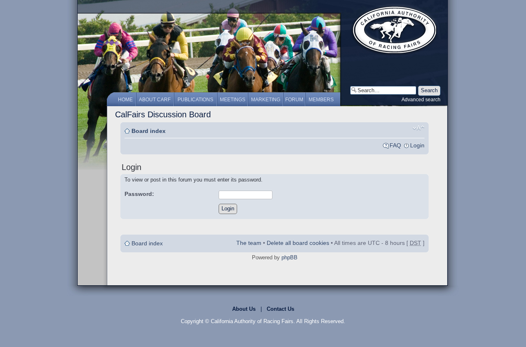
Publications (195, 99)
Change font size (418, 128)
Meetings (232, 99)
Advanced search (421, 99)
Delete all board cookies (298, 243)
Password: (139, 194)
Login (417, 145)
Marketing (265, 99)
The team (248, 243)
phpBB (289, 257)
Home (125, 99)
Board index (149, 131)
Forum (294, 99)
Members (321, 99)
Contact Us (280, 309)
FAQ (395, 145)
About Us (244, 309)
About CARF (155, 99)
